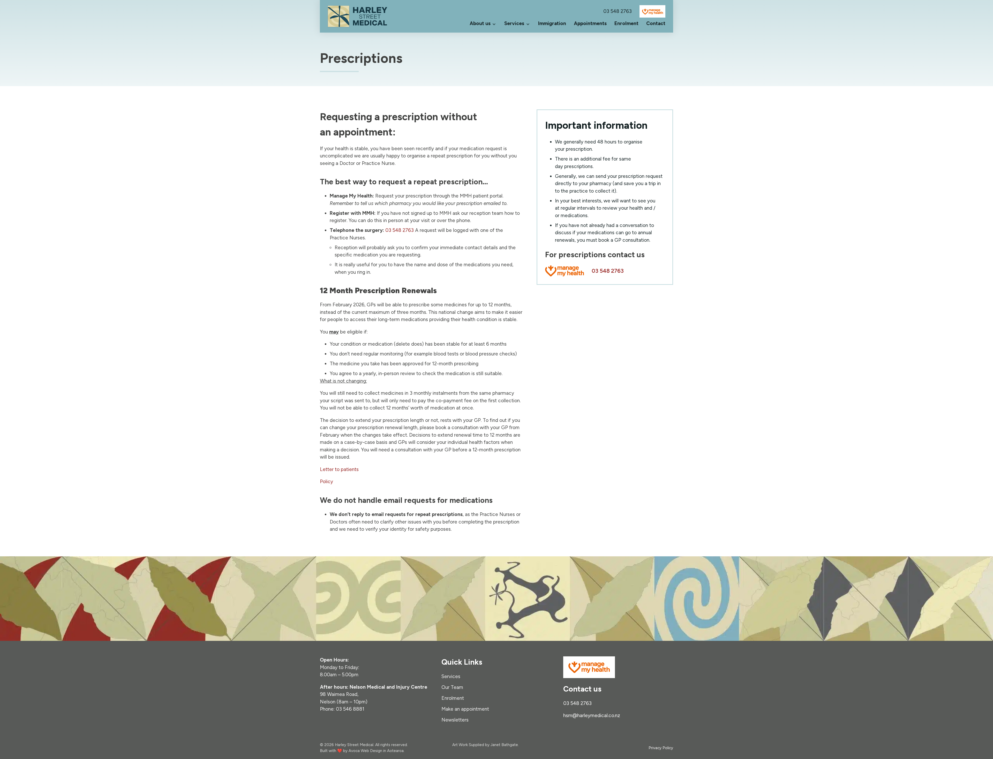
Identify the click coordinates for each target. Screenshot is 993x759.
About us (480, 23)
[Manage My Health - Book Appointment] (564, 270)
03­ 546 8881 (350, 709)
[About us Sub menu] (494, 23)
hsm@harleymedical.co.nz (591, 715)
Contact (655, 23)
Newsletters (455, 720)
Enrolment (626, 23)
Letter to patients (339, 469)
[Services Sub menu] (527, 23)
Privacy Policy (661, 748)
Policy (326, 481)
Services (514, 23)
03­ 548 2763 (617, 11)
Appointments (590, 23)
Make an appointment (465, 709)
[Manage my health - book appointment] (652, 11)
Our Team (452, 687)
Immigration (552, 23)
